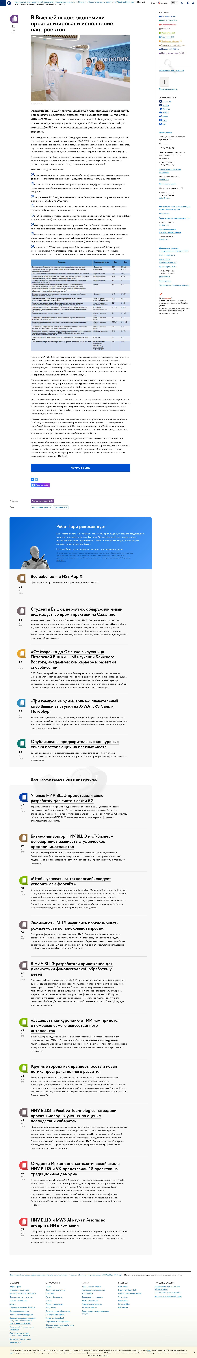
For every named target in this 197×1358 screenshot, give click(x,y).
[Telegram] (36, 479)
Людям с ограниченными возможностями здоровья (20, 1334)
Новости (73, 1275)
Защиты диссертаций (90, 1300)
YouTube (166, 105)
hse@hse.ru (164, 179)
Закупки (12, 1304)
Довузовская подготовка (55, 1290)
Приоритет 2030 (60, 507)
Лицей (48, 1286)
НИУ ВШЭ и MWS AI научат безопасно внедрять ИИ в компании (68, 1222)
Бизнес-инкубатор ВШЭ (55, 1318)
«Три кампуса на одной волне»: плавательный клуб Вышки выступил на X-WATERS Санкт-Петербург (74, 706)
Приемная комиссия (167, 184)
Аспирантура (51, 1307)
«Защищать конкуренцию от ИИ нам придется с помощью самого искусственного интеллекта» (75, 1025)
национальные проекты (41, 507)
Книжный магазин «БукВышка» (129, 1293)
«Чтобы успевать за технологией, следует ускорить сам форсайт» (71, 881)
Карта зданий (164, 259)
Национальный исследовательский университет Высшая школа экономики (38, 1275)
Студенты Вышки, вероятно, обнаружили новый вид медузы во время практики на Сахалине (76, 611)
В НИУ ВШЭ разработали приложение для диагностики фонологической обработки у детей (72, 969)
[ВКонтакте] (32, 479)
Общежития (164, 213)
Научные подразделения (91, 1286)
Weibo (165, 116)
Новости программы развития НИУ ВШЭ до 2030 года (100, 1275)
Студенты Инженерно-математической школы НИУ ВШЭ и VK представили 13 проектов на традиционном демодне (75, 1168)
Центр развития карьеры (55, 1314)
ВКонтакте (167, 101)
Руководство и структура (19, 1290)
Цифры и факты (15, 1286)
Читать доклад (80, 467)
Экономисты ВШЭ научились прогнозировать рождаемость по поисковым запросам (74, 925)
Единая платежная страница (20, 1339)
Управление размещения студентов (174, 218)
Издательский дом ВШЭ (127, 1290)
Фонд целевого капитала (19, 1311)
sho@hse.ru (164, 225)
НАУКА (85, 1282)
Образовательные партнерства (58, 1321)
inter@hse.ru (164, 239)
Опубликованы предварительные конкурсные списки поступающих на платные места (75, 744)
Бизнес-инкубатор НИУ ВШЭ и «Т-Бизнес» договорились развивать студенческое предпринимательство (72, 841)
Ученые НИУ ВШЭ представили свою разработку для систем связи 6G (67, 797)
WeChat (166, 112)
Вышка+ (49, 1300)
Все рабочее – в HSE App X (56, 576)
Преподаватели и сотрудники (21, 1297)
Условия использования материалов (174, 285)
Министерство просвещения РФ (168, 1293)
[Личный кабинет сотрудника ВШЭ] (188, 3)
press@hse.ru (164, 276)
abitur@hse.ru (164, 198)
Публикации (123, 1307)
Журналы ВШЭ (124, 1304)
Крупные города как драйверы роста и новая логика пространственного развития (74, 1068)
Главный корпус (165, 132)
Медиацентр (123, 1300)
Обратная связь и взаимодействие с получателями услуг (60, 1326)
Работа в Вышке (15, 1343)
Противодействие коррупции (21, 1314)
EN (177, 3)
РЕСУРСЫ (123, 1282)
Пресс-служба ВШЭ (167, 266)
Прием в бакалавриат (54, 1297)
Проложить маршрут (167, 262)
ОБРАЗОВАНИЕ (53, 1282)
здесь (149, 1350)
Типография (123, 1297)
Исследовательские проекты (93, 1290)
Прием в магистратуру (54, 1304)
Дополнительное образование (58, 1311)
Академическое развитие (92, 1304)
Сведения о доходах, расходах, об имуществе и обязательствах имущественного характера (23, 1321)
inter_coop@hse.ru (167, 255)
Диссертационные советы (92, 1297)
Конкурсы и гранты (89, 1307)
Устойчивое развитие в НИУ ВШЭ (23, 1293)
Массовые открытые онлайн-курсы (168, 1296)
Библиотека (122, 1286)
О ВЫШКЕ (14, 1282)
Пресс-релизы (165, 281)
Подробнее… (61, 560)
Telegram (166, 109)
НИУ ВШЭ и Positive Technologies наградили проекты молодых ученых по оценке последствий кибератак (73, 1115)
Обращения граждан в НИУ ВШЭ (22, 1307)
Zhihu (165, 120)
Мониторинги (87, 1293)
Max (164, 124)
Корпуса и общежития (18, 1300)
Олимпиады (50, 1293)
